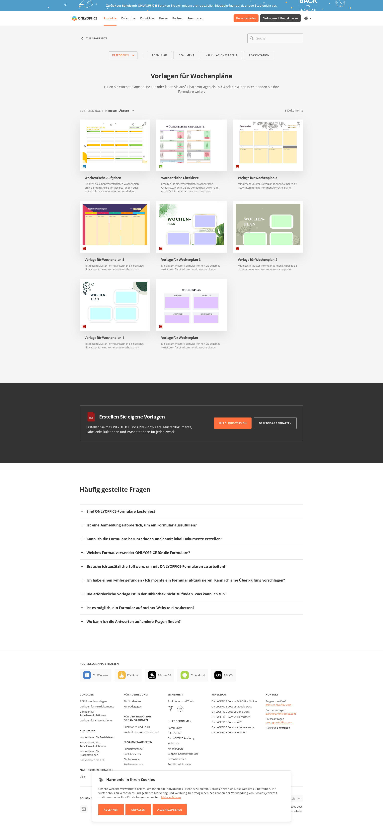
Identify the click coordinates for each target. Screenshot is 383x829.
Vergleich (218, 694)
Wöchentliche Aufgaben (103, 178)
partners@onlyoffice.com (281, 713)
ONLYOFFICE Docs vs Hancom (229, 732)
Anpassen (138, 809)
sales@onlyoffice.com (278, 705)
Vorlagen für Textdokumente (97, 706)
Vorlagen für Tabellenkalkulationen (93, 713)
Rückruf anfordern (278, 727)
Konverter (87, 730)
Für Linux (132, 675)
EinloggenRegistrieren (280, 18)
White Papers (175, 748)
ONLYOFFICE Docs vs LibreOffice (230, 717)
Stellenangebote (133, 764)
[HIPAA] (171, 709)
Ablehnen (111, 809)
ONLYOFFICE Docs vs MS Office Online (234, 701)
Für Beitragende (133, 749)
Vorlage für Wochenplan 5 (257, 178)
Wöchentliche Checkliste (180, 178)
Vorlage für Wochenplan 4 (104, 260)
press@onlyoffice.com (279, 722)
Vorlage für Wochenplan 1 (104, 338)
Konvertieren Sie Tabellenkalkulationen (93, 744)
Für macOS (164, 675)
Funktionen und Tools (137, 727)
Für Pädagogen (133, 706)
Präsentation (259, 55)
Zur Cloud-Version (233, 423)
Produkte (110, 18)
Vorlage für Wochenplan (179, 338)
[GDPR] (180, 709)
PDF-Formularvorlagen (93, 701)
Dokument (186, 55)
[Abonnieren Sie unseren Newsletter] (84, 809)
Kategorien (120, 55)
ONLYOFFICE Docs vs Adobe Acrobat (233, 727)
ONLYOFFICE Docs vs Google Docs (231, 706)
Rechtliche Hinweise (179, 764)
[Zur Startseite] (84, 18)
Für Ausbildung (136, 694)
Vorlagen (87, 694)
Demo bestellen (177, 759)
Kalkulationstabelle (221, 55)
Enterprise (128, 18)
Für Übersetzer (132, 754)
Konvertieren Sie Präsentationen (89, 753)
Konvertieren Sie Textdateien (97, 737)
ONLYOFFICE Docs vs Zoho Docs (230, 711)
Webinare (173, 743)
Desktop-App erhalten (275, 423)
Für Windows (100, 675)
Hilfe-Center (175, 733)
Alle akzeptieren (169, 809)
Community (175, 728)
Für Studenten (132, 701)
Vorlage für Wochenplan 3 (180, 260)
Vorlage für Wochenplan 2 (257, 260)
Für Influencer (132, 759)
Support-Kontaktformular (183, 754)
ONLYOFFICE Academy (181, 738)
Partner (177, 18)
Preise (163, 18)
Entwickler (147, 18)
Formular (159, 55)
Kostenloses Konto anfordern (141, 732)
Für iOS (228, 675)
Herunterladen (246, 18)
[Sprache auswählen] (307, 18)
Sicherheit (175, 694)
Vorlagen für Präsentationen (96, 720)
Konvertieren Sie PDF (92, 760)
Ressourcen (195, 18)
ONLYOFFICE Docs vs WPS (226, 722)
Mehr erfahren (171, 797)
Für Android (198, 675)
